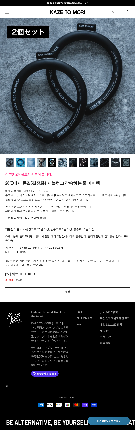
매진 (67, 291)
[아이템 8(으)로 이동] (83, 162)
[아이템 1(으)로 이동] (9, 162)
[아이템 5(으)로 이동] (52, 162)
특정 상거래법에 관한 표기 (115, 318)
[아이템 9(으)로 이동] (94, 162)
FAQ (79, 324)
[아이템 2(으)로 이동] (20, 162)
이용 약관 (105, 336)
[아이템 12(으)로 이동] (125, 162)
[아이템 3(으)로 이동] (31, 162)
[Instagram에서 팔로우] (7, 386)
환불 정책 (105, 342)
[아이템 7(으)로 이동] (73, 162)
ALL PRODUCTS (84, 318)
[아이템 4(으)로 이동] (41, 162)
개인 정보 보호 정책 (111, 324)
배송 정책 (105, 330)
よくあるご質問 (109, 312)
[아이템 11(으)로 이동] (115, 162)
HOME (79, 312)
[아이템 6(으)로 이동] (62, 162)
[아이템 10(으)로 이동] (104, 162)
